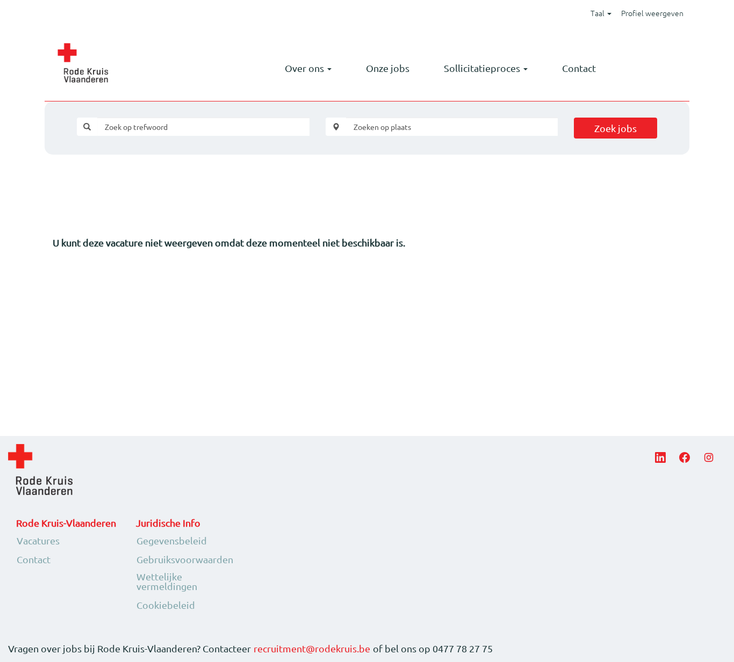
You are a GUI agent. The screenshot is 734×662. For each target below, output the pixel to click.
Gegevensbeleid (171, 540)
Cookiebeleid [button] (165, 605)
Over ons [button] (305, 68)
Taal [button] (598, 13)
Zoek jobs (615, 128)
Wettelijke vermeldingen (166, 581)
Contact (579, 68)
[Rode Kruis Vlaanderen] (83, 63)
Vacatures (38, 540)
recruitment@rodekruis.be (312, 648)
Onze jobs (387, 68)
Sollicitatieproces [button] (483, 68)
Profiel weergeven (652, 13)
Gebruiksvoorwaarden (184, 559)
